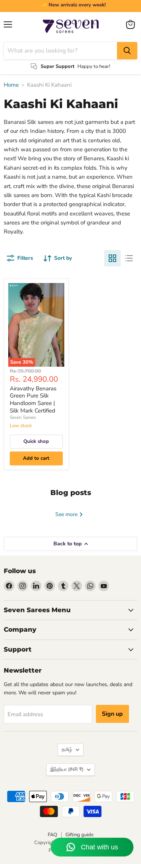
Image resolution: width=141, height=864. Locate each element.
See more (67, 514)
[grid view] (112, 258)
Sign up (112, 714)
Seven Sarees (23, 417)
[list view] (129, 258)
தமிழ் (67, 749)
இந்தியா (66, 769)
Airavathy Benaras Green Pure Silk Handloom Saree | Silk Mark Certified (33, 399)
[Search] (127, 50)
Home (11, 85)
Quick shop (36, 441)
